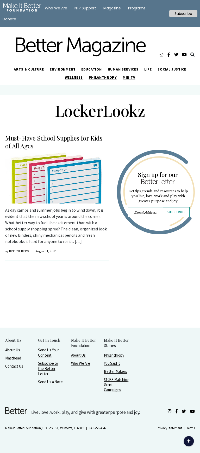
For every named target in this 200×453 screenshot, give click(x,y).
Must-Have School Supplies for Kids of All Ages (53, 142)
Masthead (13, 358)
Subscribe (176, 212)
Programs (137, 8)
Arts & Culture (29, 69)
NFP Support (85, 8)
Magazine (112, 8)
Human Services (123, 69)
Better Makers (115, 371)
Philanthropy (103, 77)
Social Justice (172, 69)
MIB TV (129, 77)
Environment (63, 69)
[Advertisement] (156, 294)
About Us (12, 349)
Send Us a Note (50, 381)
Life (148, 69)
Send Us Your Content (48, 352)
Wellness (74, 77)
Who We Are (80, 363)
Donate (9, 19)
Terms (190, 428)
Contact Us (14, 366)
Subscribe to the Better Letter (48, 368)
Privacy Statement (169, 428)
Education (91, 69)
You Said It (112, 363)
